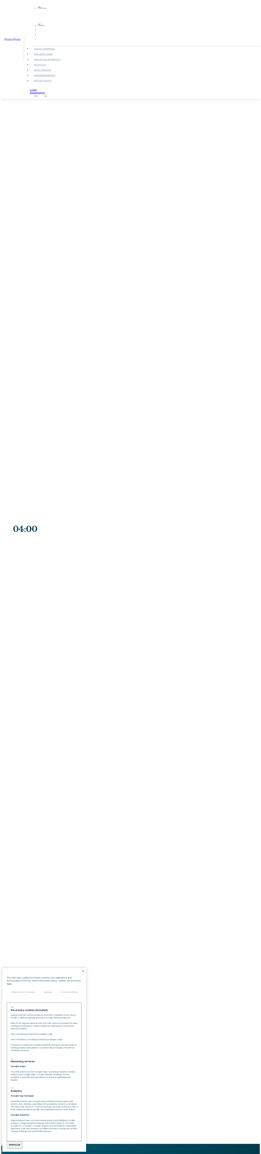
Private (47, 59)
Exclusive (43, 54)
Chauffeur (44, 75)
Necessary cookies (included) (29, 1010)
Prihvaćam (14, 1145)
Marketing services (23, 1061)
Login (33, 90)
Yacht (42, 70)
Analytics (16, 1091)
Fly (40, 65)
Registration (37, 92)
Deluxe (43, 81)
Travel (44, 49)
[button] (33, 87)
